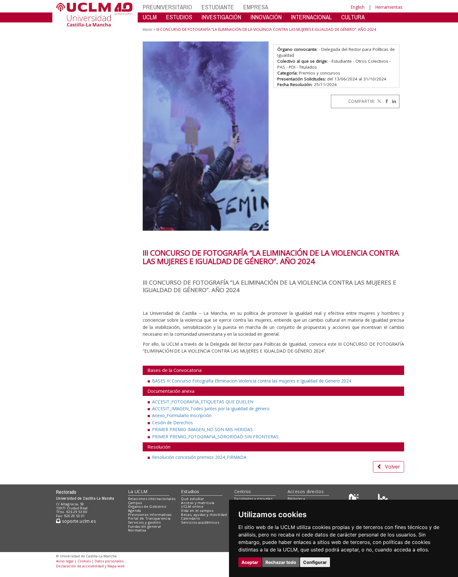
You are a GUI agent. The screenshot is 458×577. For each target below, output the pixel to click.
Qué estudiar (192, 498)
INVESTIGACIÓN (221, 17)
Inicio (147, 29)
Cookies (84, 561)
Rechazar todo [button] (280, 562)
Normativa (137, 530)
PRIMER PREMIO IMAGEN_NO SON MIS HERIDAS (202, 429)
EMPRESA (255, 7)
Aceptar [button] (249, 562)
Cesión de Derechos (172, 423)
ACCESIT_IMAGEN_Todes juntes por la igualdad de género (211, 408)
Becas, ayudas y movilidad (204, 514)
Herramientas (389, 7)
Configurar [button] (315, 562)
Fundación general (144, 526)
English (358, 7)
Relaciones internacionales (152, 498)
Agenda (134, 510)
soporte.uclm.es (78, 521)
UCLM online (192, 506)
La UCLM (138, 491)
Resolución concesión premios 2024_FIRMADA (199, 457)
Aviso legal (65, 561)
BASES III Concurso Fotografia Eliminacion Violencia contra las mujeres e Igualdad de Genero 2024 (251, 381)
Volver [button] (392, 466)
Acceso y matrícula (197, 502)
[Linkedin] (392, 101)
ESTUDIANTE (218, 7)
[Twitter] (378, 101)
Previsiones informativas (150, 514)
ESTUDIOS (179, 17)
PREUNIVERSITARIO (167, 7)
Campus (135, 502)
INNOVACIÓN (266, 17)
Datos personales (109, 561)
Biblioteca (296, 498)
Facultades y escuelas (253, 498)
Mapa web (116, 566)
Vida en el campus (197, 510)
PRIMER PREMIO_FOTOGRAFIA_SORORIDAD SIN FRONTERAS (215, 437)
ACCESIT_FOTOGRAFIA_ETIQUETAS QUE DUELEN (202, 402)
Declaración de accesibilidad (80, 566)
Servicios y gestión (144, 522)
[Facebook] (385, 101)
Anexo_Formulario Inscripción (182, 415)
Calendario (190, 518)
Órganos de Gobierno (147, 506)
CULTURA (353, 17)
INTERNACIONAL (311, 17)
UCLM (150, 17)
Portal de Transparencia (149, 518)
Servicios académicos (200, 522)
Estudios (190, 491)
